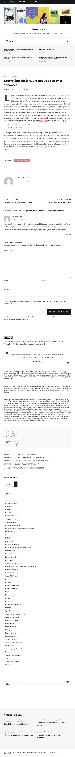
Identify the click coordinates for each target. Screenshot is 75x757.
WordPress (7, 754)
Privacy (7, 630)
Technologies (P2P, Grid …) (13, 649)
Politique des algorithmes (13, 620)
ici (65, 121)
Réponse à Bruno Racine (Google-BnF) (19, 735)
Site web (7, 289)
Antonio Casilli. (9, 379)
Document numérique (12, 544)
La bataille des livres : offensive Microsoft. (49, 736)
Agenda (7, 493)
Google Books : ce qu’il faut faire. (17, 724)
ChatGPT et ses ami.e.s (12, 516)
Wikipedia (8, 664)
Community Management (13, 525)
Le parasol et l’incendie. (46, 49)
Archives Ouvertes (11, 503)
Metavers (8, 598)
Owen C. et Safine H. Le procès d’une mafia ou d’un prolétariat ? (18, 50)
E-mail (42, 281)
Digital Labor (9, 541)
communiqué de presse (25, 138)
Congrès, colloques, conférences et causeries (19, 528)
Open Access (9, 611)
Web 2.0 (7, 658)
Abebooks (35, 135)
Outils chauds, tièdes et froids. (15, 614)
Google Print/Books (10, 76)
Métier (7, 601)
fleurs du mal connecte (12, 563)
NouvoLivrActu (61, 95)
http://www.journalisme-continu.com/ (52, 230)
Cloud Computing (10, 522)
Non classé (8, 607)
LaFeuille (51, 95)
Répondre (67, 234)
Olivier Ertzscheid (9, 89)
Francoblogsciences (11, 569)
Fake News (8, 560)
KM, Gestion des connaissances (15, 592)
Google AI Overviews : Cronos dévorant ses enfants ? (18, 58)
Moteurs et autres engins (13, 604)
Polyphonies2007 (10, 623)
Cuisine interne (10, 535)
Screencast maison (11, 639)
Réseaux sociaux (10, 633)
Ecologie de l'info (10, 554)
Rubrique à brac (10, 636)
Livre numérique (10, 595)
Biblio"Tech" (9, 509)
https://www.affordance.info (27, 182)
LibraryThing (43, 121)
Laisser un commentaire (59, 312)
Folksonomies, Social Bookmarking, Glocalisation (20, 566)
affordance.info (37, 29)
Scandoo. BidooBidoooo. (60, 201)
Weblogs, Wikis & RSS (12, 661)
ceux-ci (59, 138)
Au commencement (11, 506)
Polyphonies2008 (10, 626)
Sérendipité (9, 645)
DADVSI (7, 538)
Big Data (8, 512)
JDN (8, 150)
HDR (6, 579)
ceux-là (46, 141)
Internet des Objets (11, 588)
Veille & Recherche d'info (13, 655)
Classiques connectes (12, 519)
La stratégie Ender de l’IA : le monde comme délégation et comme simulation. (52, 58)
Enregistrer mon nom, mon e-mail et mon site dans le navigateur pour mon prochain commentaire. (35, 302)
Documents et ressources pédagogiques (18, 547)
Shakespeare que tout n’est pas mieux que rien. (51, 724)
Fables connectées (11, 557)
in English (8, 582)
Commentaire (9, 250)
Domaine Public (10, 550)
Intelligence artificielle (12, 585)
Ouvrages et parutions (12, 617)
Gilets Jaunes (9, 573)
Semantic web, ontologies (13, 642)
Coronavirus (9, 531)
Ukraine (7, 652)
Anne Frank (8, 497)
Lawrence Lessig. (37, 362)
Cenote (45, 752)
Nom (6, 281)
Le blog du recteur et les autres (18, 201)
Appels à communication (13, 500)
